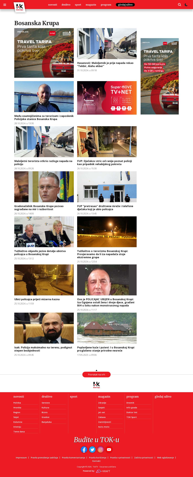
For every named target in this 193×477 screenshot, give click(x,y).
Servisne (46, 402)
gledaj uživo (125, 4)
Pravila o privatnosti (120, 457)
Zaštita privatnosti (143, 457)
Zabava (102, 417)
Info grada (131, 407)
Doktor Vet (131, 412)
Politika (17, 402)
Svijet (16, 417)
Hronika (17, 407)
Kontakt (96, 461)
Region (16, 412)
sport (78, 4)
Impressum (21, 457)
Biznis (44, 412)
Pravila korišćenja (97, 457)
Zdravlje (102, 402)
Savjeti (101, 407)
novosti (52, 4)
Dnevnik (130, 402)
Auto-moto (103, 426)
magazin (91, 4)
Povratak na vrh (96, 374)
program (106, 4)
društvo (66, 4)
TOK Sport (131, 417)
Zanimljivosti (104, 422)
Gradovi (45, 417)
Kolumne (17, 422)
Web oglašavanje (165, 457)
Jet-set (101, 412)
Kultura (45, 407)
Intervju (17, 426)
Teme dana (19, 431)
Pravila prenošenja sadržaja (44, 457)
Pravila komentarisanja (73, 457)
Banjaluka (47, 422)
